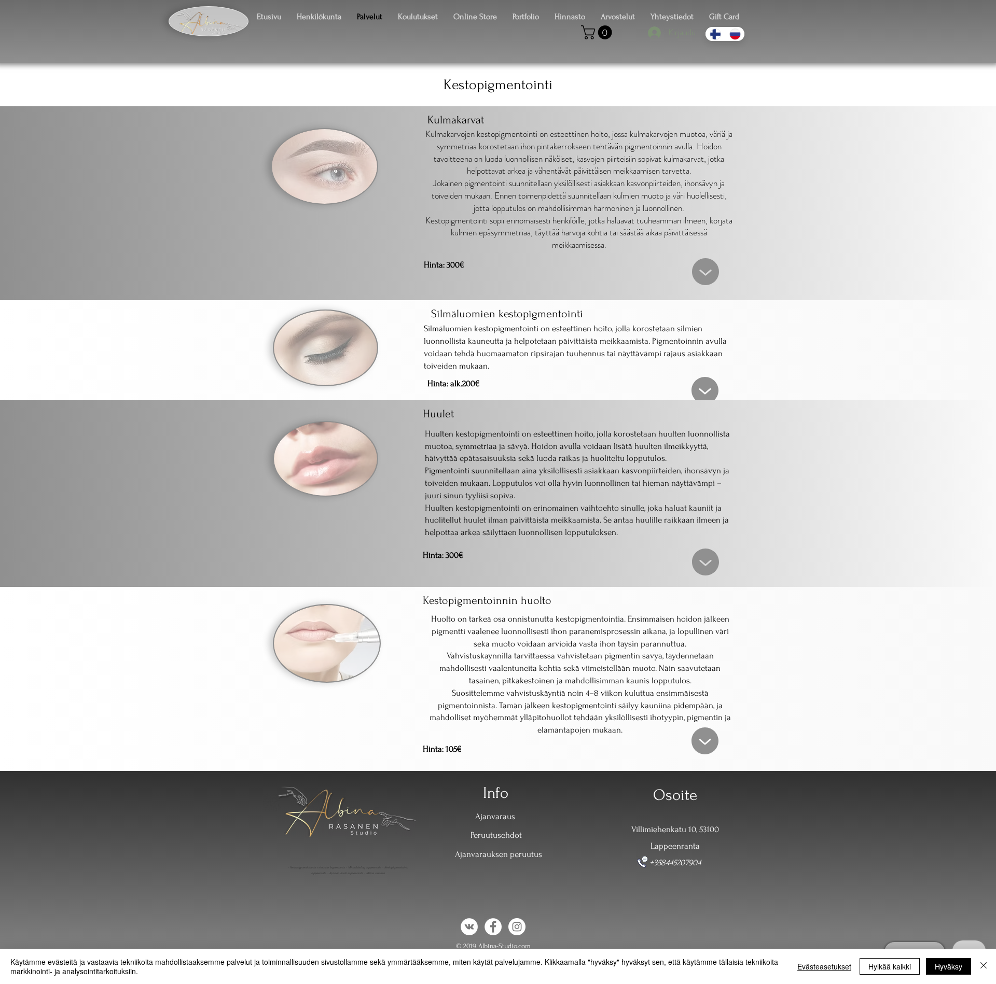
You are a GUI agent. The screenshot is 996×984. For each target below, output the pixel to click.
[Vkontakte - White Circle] (469, 926)
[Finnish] (715, 34)
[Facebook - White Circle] (493, 926)
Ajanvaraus (495, 816)
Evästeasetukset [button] (824, 966)
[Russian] (734, 34)
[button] (598, 32)
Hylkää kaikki (889, 966)
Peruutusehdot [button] (496, 835)
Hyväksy (948, 966)
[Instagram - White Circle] (516, 926)
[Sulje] (983, 966)
